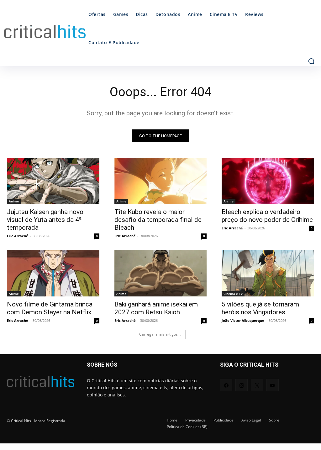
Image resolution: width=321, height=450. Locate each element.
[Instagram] (241, 385)
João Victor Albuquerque (243, 320)
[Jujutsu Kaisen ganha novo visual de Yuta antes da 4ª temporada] (53, 181)
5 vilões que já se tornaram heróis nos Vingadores (260, 308)
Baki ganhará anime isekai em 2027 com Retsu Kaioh (156, 308)
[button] (311, 61)
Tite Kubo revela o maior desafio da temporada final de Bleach (158, 219)
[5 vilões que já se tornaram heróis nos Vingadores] (268, 273)
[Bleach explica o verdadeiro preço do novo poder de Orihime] (268, 181)
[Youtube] (272, 385)
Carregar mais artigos (158, 334)
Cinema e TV (233, 293)
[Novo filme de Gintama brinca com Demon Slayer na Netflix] (53, 273)
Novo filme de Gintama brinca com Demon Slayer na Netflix (49, 308)
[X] (257, 385)
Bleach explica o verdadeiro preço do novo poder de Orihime (267, 215)
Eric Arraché (17, 235)
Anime (14, 201)
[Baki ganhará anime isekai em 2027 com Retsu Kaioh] (160, 273)
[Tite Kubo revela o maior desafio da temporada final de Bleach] (160, 181)
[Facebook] (226, 385)
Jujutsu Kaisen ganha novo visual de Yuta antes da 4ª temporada (45, 219)
